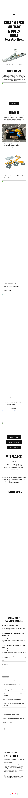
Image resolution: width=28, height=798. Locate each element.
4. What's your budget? (9, 656)
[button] (14, 103)
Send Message (5, 677)
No (7, 638)
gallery (6, 766)
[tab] (14, 685)
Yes (8, 637)
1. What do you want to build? (10, 625)
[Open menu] (14, 14)
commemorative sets (10, 465)
